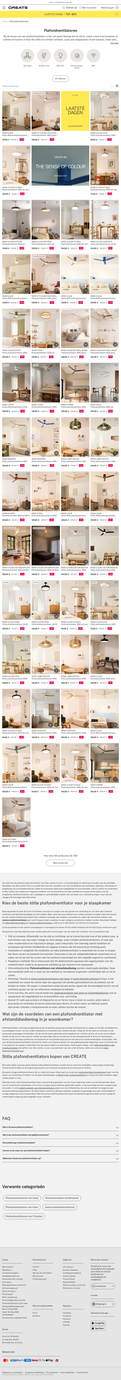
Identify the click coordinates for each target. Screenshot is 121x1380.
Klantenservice (39, 1260)
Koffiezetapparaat (10, 1288)
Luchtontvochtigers (10, 1273)
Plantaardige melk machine (13, 1300)
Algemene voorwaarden (12, 1372)
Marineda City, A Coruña (12, 1343)
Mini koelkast (8, 1267)
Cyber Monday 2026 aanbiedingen (10, 1313)
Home (5, 21)
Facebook (67, 1313)
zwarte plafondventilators (41, 923)
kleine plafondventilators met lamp (50, 978)
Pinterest (67, 1319)
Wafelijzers (7, 1270)
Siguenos (67, 1306)
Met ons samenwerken (43, 1306)
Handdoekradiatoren (11, 1276)
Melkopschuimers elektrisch (14, 1285)
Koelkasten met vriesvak (12, 1279)
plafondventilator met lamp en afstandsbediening (81, 993)
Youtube (66, 1325)
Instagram (67, 1316)
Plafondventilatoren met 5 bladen (24, 1216)
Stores (5, 1329)
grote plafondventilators (86, 978)
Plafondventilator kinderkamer (62, 1198)
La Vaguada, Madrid (10, 1339)
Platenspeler (7, 1294)
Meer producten (60, 863)
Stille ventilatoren (10, 1297)
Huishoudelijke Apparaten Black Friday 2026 (13, 1307)
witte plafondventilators (15, 923)
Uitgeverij (67, 1260)
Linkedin (66, 1322)
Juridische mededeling (34, 1372)
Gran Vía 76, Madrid (10, 1336)
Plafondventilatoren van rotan (22, 1207)
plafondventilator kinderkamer (92, 1072)
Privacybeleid (52, 1372)
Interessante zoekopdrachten (14, 1318)
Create (5, 1260)
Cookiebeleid (82, 1372)
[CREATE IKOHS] (18, 7)
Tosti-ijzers (6, 1282)
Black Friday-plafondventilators (72, 1075)
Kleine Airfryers (8, 1291)
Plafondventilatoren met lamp (22, 1198)
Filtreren (62, 78)
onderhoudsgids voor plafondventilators (37, 1088)
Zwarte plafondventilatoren (60, 1207)
